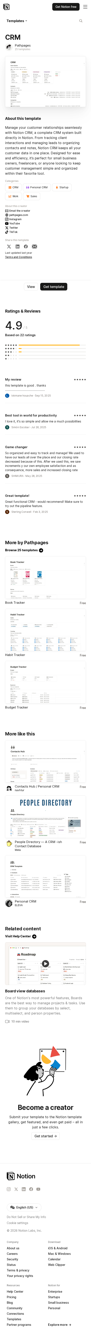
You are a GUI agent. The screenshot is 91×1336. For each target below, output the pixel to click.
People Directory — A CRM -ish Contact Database (38, 844)
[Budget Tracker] (45, 682)
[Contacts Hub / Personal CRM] (45, 761)
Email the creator (19, 210)
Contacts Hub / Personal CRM (37, 786)
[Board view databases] (45, 963)
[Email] (34, 246)
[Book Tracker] (45, 577)
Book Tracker (15, 603)
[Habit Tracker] (45, 630)
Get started (45, 1136)
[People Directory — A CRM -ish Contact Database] (45, 816)
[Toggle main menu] (85, 6)
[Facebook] (25, 246)
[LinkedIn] (17, 246)
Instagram (15, 219)
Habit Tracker (15, 655)
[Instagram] (8, 1189)
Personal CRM (25, 901)
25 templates (22, 49)
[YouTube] (38, 1189)
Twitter (13, 227)
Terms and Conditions (18, 257)
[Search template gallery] (81, 21)
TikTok (13, 232)
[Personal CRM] (45, 876)
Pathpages (23, 45)
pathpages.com (18, 215)
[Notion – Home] (6, 6)
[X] (9, 246)
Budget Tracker (16, 707)
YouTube (14, 223)
